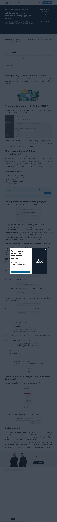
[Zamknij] (45, 249)
